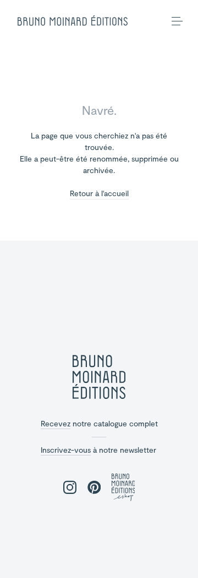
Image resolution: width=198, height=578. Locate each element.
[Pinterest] (94, 488)
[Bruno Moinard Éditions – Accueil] (73, 20)
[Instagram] (69, 488)
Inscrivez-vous (66, 449)
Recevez (55, 423)
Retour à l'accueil (99, 194)
